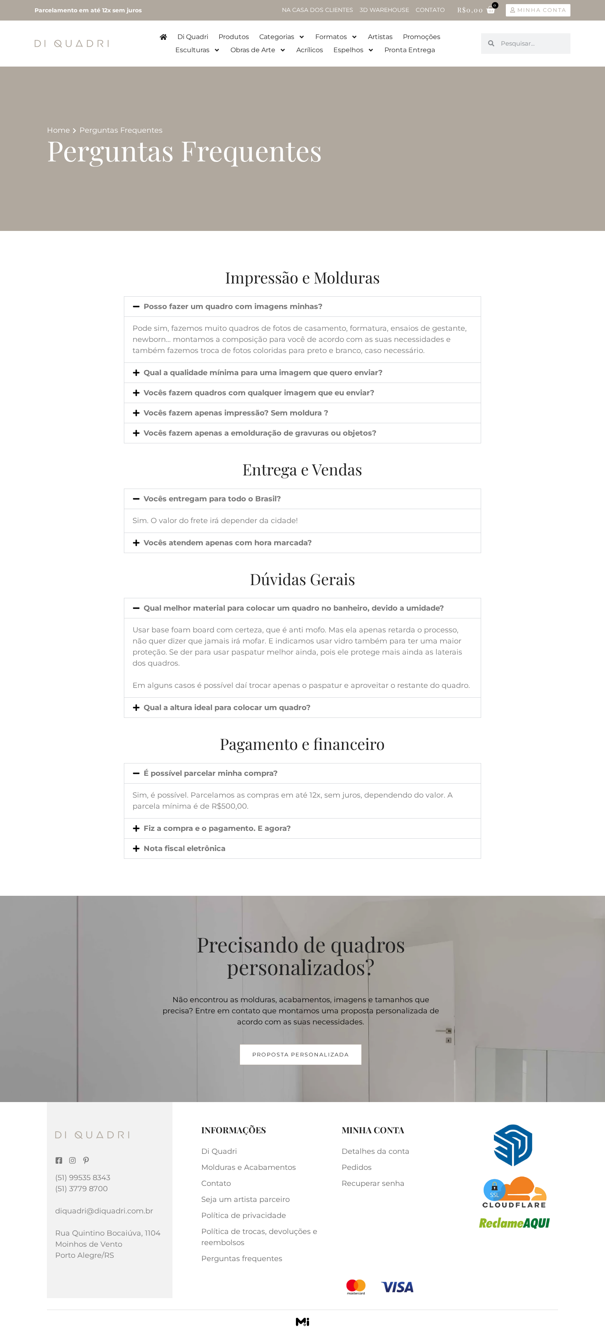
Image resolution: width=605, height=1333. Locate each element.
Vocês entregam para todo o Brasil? (212, 498)
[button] (302, 306)
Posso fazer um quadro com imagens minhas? (233, 306)
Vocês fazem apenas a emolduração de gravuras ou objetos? (260, 433)
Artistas (380, 37)
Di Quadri (192, 37)
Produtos (234, 37)
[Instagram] (72, 1160)
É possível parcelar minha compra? (211, 773)
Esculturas (192, 50)
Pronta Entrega (409, 50)
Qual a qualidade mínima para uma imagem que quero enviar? (263, 372)
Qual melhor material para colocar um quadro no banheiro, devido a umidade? (294, 608)
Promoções (421, 37)
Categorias (276, 37)
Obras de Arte (252, 50)
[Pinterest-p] (86, 1160)
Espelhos (348, 50)
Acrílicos (309, 50)
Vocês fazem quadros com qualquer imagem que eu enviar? (259, 392)
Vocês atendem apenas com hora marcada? (228, 542)
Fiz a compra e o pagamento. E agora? (217, 828)
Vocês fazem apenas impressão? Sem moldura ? (236, 412)
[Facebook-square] (59, 1160)
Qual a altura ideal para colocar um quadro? (227, 707)
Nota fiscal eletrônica (185, 848)
